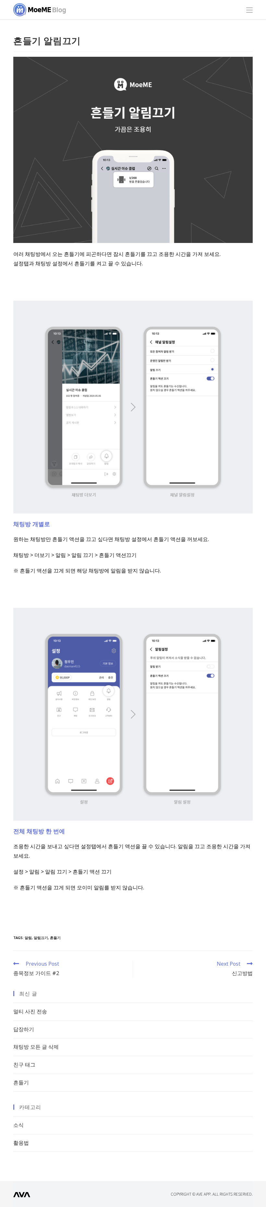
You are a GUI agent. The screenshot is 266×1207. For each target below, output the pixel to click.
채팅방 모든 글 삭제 (36, 1046)
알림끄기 (41, 937)
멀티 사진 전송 (30, 1011)
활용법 (21, 1142)
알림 (28, 937)
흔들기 (55, 937)
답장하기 (23, 1029)
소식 (18, 1125)
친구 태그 (24, 1064)
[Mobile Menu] (249, 9)
